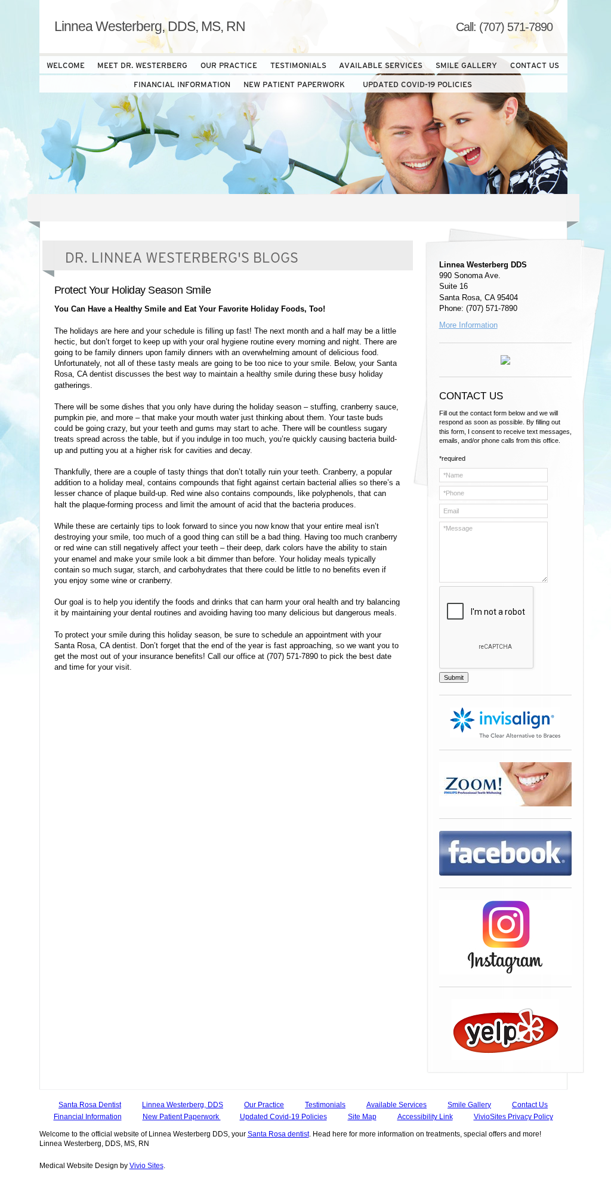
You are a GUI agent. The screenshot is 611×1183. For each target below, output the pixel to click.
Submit (454, 677)
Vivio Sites (146, 1166)
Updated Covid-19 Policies (283, 1117)
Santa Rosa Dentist (89, 1105)
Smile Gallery (469, 1105)
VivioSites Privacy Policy (513, 1117)
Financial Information (88, 1117)
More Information (468, 325)
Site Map (362, 1117)
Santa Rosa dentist (278, 1134)
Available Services (396, 1105)
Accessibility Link (425, 1117)
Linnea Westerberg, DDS (182, 1105)
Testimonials (325, 1105)
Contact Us (530, 1105)
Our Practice (264, 1105)
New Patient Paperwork (182, 1117)
